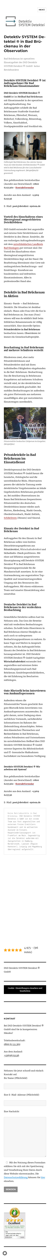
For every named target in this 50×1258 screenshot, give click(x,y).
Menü (42, 10)
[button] (5, 1253)
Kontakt (9, 1018)
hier (43, 1177)
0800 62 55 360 (12, 1044)
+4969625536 (11, 1055)
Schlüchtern (10, 518)
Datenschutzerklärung (16, 1177)
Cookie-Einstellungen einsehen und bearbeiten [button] (25, 989)
